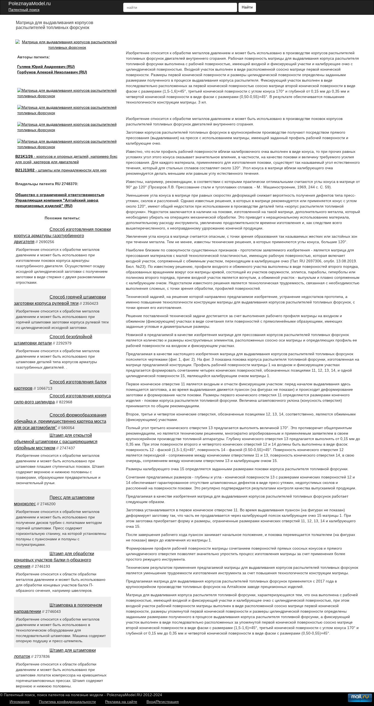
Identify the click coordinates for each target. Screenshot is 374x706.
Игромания (20, 701)
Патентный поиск (23, 9)
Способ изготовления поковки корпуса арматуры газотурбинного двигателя (62, 235)
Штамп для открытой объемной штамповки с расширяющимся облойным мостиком (55, 441)
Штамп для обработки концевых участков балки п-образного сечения (54, 560)
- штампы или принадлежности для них (61, 170)
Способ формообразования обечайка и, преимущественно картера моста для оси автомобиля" (60, 421)
